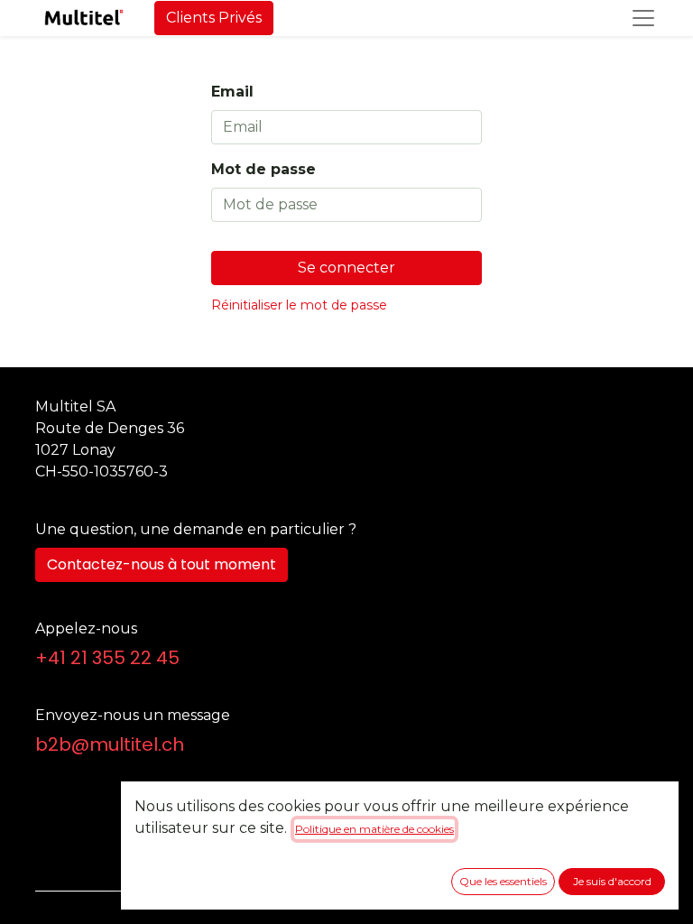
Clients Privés (214, 17)
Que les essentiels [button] (503, 881)
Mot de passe (263, 169)
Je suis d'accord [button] (612, 881)
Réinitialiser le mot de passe (299, 305)
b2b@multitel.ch (109, 744)
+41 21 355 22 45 (107, 657)
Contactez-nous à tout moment (161, 564)
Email (232, 91)
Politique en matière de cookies (374, 829)
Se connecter (346, 267)
